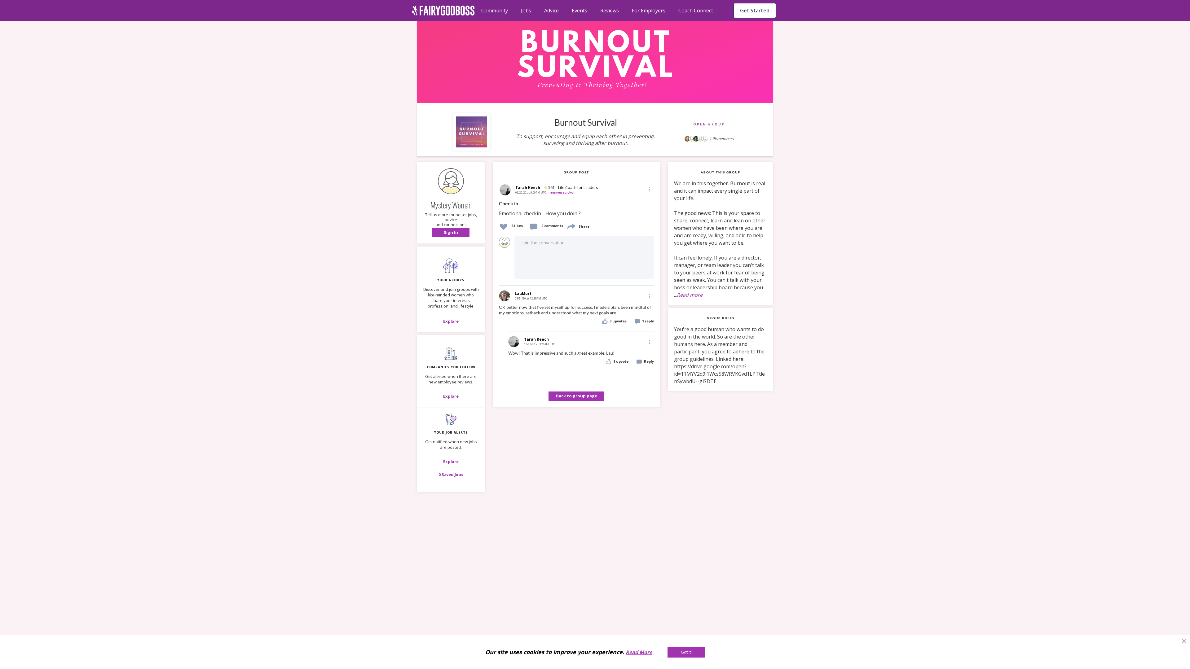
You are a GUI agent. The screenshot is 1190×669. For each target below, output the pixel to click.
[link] (576, 209)
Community (494, 10)
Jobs (526, 10)
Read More (639, 652)
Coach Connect (695, 10)
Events (579, 10)
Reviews (609, 10)
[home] (443, 10)
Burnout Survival (562, 192)
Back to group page (576, 396)
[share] (570, 226)
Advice (551, 10)
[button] (450, 232)
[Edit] (649, 189)
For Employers (648, 10)
